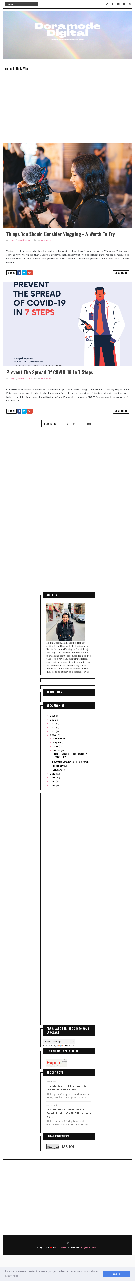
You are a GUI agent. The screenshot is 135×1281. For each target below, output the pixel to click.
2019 (53, 773)
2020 (53, 735)
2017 (53, 781)
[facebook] (112, 4)
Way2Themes (60, 1247)
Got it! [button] (116, 1274)
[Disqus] (67, 469)
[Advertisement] (67, 549)
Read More (121, 272)
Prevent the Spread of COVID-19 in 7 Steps (49, 372)
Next (89, 423)
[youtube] (129, 4)
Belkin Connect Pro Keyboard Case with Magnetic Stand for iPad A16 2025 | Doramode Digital (68, 1113)
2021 (53, 731)
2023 (53, 723)
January (58, 769)
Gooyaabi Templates (89, 1247)
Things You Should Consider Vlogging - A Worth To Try (60, 233)
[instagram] (118, 4)
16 (81, 423)
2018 (53, 777)
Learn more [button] (12, 1275)
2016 (53, 785)
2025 (53, 715)
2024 (53, 719)
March (57, 750)
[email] (124, 4)
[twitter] (106, 4)
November (59, 738)
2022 (53, 727)
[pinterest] (67, 1242)
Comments (46, 240)
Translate (68, 1045)
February (58, 765)
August (57, 742)
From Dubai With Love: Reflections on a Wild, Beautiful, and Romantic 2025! (67, 1087)
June (56, 746)
